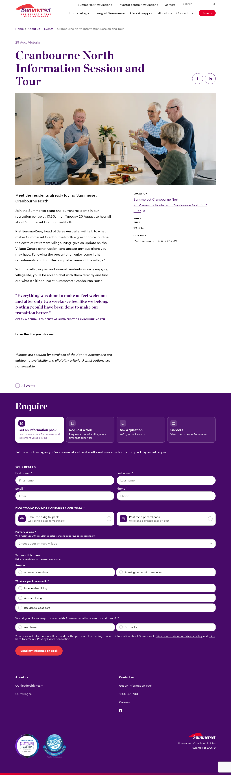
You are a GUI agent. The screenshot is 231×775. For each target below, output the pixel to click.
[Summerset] (202, 737)
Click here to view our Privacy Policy (179, 636)
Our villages (23, 693)
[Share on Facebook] (197, 79)
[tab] (39, 430)
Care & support (142, 13)
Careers (170, 4)
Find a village (79, 13)
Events (48, 28)
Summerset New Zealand (95, 4)
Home (19, 28)
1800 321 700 (128, 693)
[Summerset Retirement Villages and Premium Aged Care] (33, 11)
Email (20, 488)
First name (23, 473)
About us (165, 13)
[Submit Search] (214, 4)
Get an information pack (135, 685)
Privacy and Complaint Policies (197, 743)
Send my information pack (39, 650)
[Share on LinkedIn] (210, 79)
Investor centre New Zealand (138, 4)
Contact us (184, 13)
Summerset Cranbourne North (157, 199)
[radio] (64, 519)
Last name (125, 473)
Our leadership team (29, 685)
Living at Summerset (110, 13)
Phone (122, 488)
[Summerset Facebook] (120, 711)
